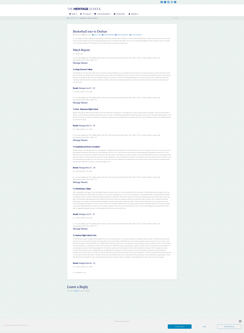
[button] (240, 321)
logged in (76, 291)
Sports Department (109, 35)
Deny (204, 326)
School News (97, 35)
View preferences (229, 326)
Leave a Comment (136, 35)
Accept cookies (179, 326)
